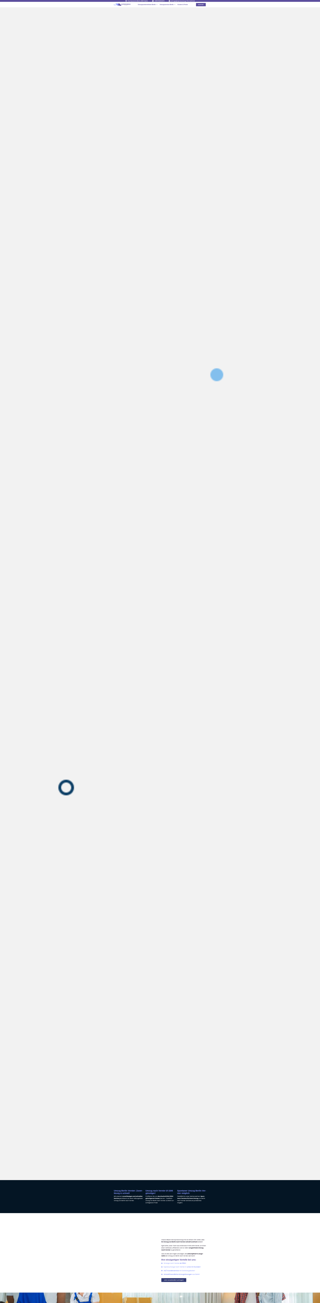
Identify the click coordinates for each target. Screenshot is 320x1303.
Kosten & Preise (183, 4)
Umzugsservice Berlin (167, 4)
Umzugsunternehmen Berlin (147, 4)
